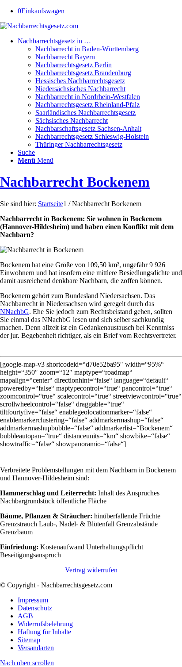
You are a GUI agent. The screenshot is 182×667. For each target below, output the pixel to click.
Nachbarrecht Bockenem (75, 182)
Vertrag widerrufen (91, 570)
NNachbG (14, 311)
